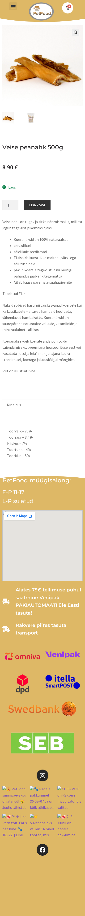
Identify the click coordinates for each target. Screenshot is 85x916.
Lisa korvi (37, 205)
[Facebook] (42, 850)
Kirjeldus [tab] (14, 404)
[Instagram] (42, 775)
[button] (13, 6)
